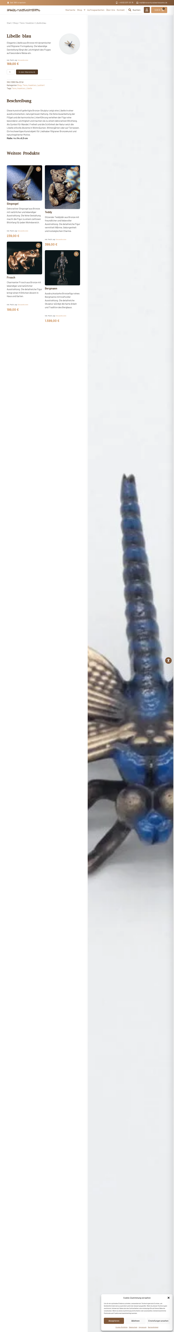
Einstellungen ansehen (158, 1321)
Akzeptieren (113, 1321)
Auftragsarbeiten (96, 10)
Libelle (29, 88)
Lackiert (41, 85)
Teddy (48, 212)
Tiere (22, 23)
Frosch (11, 277)
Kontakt (121, 10)
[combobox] (134, 10)
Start (9, 23)
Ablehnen (135, 1321)
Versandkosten (23, 60)
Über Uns (110, 10)
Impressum (143, 1327)
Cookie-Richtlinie (122, 1327)
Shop (79, 10)
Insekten (30, 23)
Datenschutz (133, 1327)
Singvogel (12, 203)
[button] (168, 1297)
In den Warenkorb (27, 72)
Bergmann (51, 288)
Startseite (70, 10)
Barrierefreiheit (153, 1327)
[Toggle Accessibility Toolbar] (168, 660)
